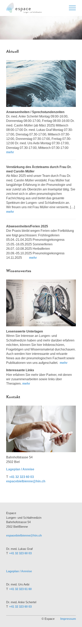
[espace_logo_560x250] (34, 8)
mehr (10, 152)
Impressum (68, 618)
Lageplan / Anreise (20, 469)
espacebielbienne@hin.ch (25, 481)
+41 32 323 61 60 (20, 589)
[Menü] (70, 8)
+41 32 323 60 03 (21, 477)
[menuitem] (70, 8)
